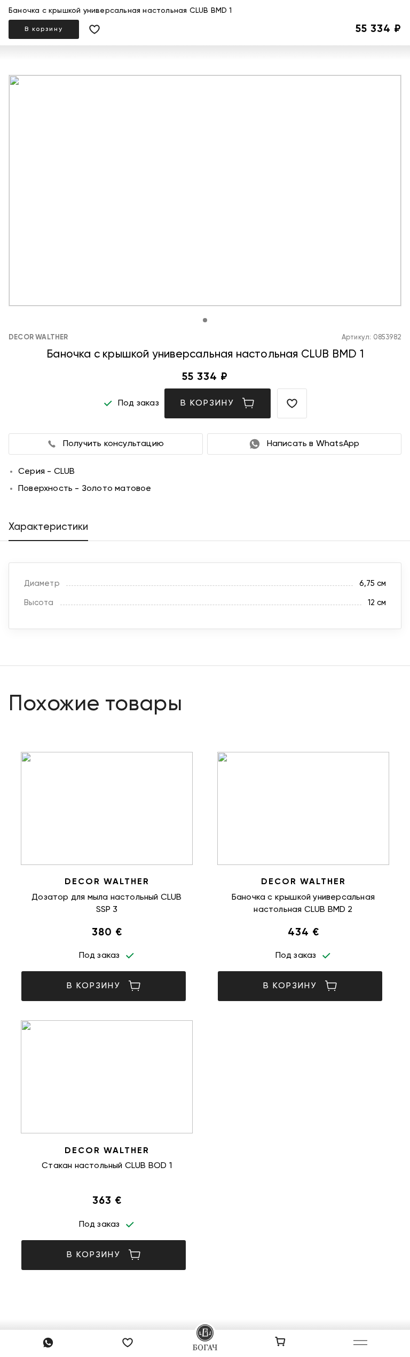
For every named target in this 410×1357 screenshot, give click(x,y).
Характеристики (48, 527)
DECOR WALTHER (38, 337)
